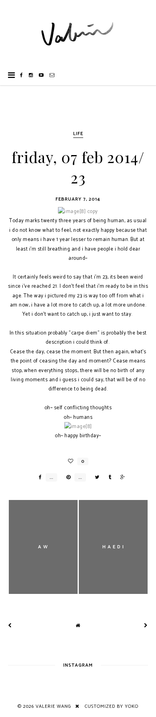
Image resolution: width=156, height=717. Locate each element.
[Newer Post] (10, 625)
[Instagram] (31, 75)
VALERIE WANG (53, 706)
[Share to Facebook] (38, 477)
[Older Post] (146, 625)
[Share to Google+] (120, 477)
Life (78, 133)
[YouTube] (41, 75)
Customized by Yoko (111, 706)
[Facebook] (21, 75)
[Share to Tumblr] (107, 477)
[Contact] (52, 75)
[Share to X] (95, 477)
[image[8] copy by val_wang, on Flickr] (78, 211)
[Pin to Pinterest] (66, 477)
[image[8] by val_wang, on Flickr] (78, 426)
